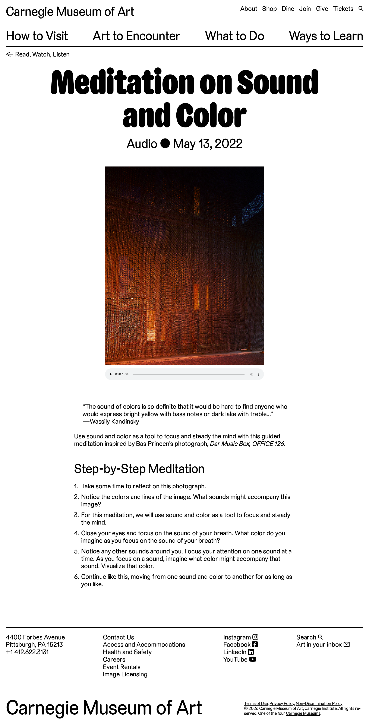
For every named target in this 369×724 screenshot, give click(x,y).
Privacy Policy (281, 703)
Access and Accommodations (144, 644)
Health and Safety (127, 652)
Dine (288, 8)
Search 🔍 (309, 637)
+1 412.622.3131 (27, 652)
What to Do (234, 36)
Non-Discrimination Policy (319, 703)
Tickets (343, 8)
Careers (114, 659)
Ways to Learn (326, 36)
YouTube (236, 659)
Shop (269, 8)
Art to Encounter (136, 36)
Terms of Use (256, 703)
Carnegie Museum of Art (70, 11)
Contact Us (118, 637)
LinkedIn (235, 652)
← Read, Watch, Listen (38, 54)
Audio (142, 143)
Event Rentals (122, 667)
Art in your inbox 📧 (323, 644)
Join (305, 8)
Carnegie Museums (303, 713)
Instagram (237, 637)
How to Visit (37, 36)
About (248, 8)
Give (322, 8)
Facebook (237, 644)
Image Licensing (125, 674)
